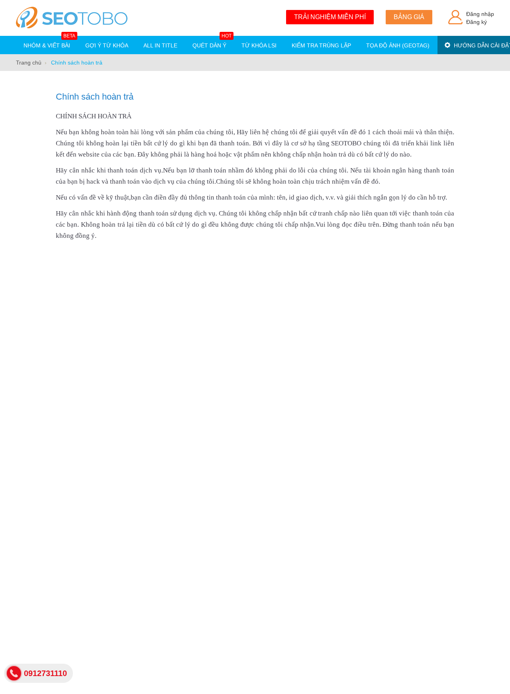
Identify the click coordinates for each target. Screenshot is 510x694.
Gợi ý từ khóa (106, 45)
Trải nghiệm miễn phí (330, 17)
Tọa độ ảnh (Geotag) (398, 45)
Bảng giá (409, 17)
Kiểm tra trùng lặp (321, 45)
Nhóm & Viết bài (49, 42)
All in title (160, 45)
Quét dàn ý (211, 42)
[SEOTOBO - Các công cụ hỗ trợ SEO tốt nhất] (72, 18)
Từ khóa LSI (259, 45)
